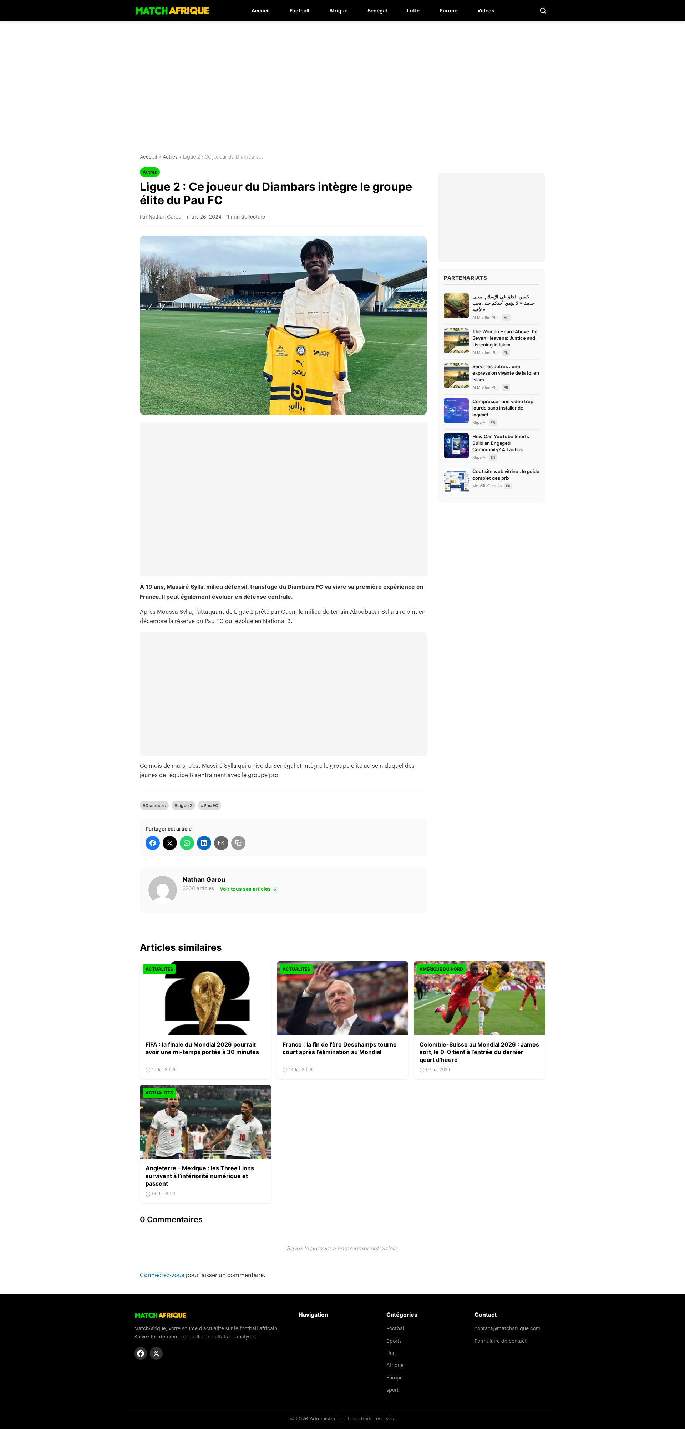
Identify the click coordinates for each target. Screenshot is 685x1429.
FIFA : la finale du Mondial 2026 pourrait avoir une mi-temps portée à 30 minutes (202, 1048)
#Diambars (154, 805)
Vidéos (485, 10)
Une (391, 1353)
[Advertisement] (342, 82)
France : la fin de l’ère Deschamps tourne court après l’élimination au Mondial (340, 1048)
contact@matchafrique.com (508, 1328)
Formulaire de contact (501, 1341)
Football (299, 10)
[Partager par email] (221, 843)
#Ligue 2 (183, 805)
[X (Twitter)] (156, 1353)
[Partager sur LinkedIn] (204, 843)
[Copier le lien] (238, 843)
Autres (170, 157)
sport (392, 1390)
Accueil (261, 10)
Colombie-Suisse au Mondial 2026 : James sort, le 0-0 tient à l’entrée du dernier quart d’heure (479, 1052)
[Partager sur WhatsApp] (187, 843)
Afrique (338, 10)
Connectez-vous (163, 1275)
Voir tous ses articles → (248, 889)
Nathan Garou (204, 879)
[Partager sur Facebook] (153, 843)
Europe (448, 10)
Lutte (413, 10)
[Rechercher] (543, 11)
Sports (394, 1341)
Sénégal (377, 10)
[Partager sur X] (170, 843)
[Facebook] (140, 1353)
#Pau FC (209, 805)
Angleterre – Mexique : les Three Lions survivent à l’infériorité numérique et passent (200, 1176)
